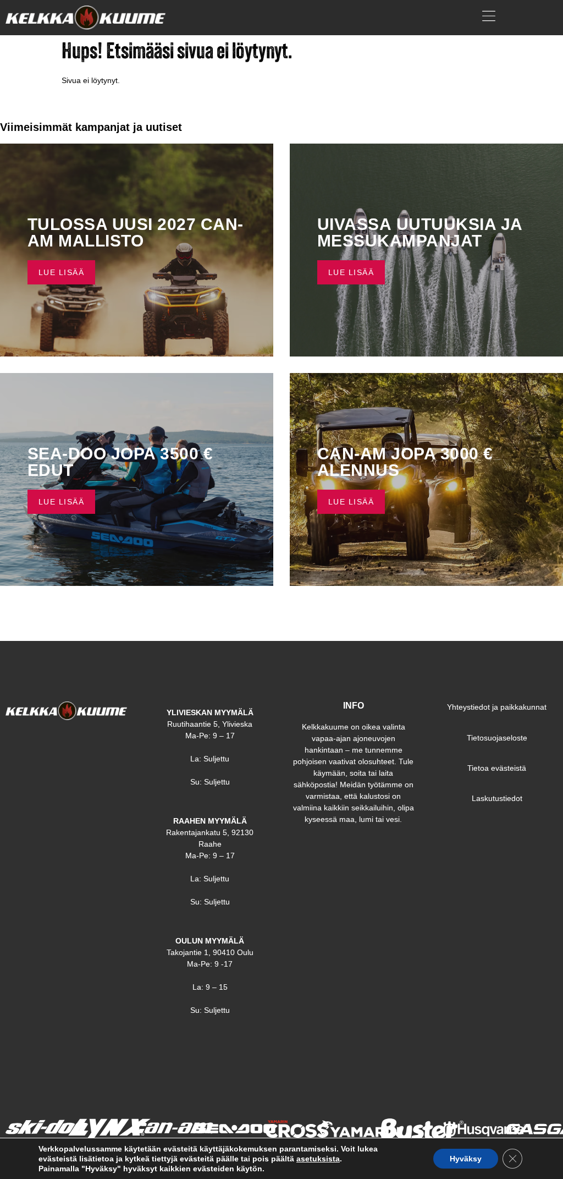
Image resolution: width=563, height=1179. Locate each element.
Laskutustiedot (497, 798)
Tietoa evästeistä (496, 768)
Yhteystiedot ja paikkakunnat (497, 707)
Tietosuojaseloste (497, 737)
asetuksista (318, 1158)
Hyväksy (466, 1158)
